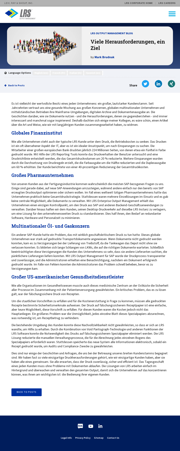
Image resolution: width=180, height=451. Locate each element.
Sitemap (99, 438)
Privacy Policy (83, 438)
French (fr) (59, 73)
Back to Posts (16, 85)
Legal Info (66, 438)
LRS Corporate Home (139, 3)
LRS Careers (167, 3)
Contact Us (113, 438)
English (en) (41, 73)
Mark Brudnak (104, 57)
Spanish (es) (93, 73)
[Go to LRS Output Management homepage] (92, 13)
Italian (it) (75, 73)
